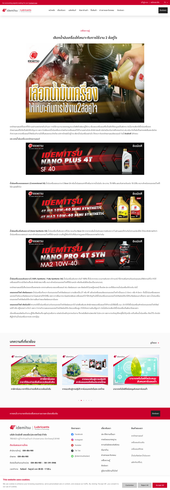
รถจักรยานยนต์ (137, 436)
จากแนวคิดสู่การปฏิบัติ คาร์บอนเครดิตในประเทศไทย (83, 389)
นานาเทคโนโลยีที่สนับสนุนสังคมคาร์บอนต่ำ (130, 389)
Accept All (160, 485)
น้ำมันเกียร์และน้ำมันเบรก (140, 456)
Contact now (33, 3)
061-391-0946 (50, 463)
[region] (85, 483)
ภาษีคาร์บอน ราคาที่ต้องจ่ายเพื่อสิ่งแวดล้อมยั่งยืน (31, 389)
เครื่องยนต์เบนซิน (137, 442)
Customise (129, 485)
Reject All (144, 485)
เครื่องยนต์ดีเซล (137, 449)
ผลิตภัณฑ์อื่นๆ (136, 462)
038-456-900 (28, 451)
